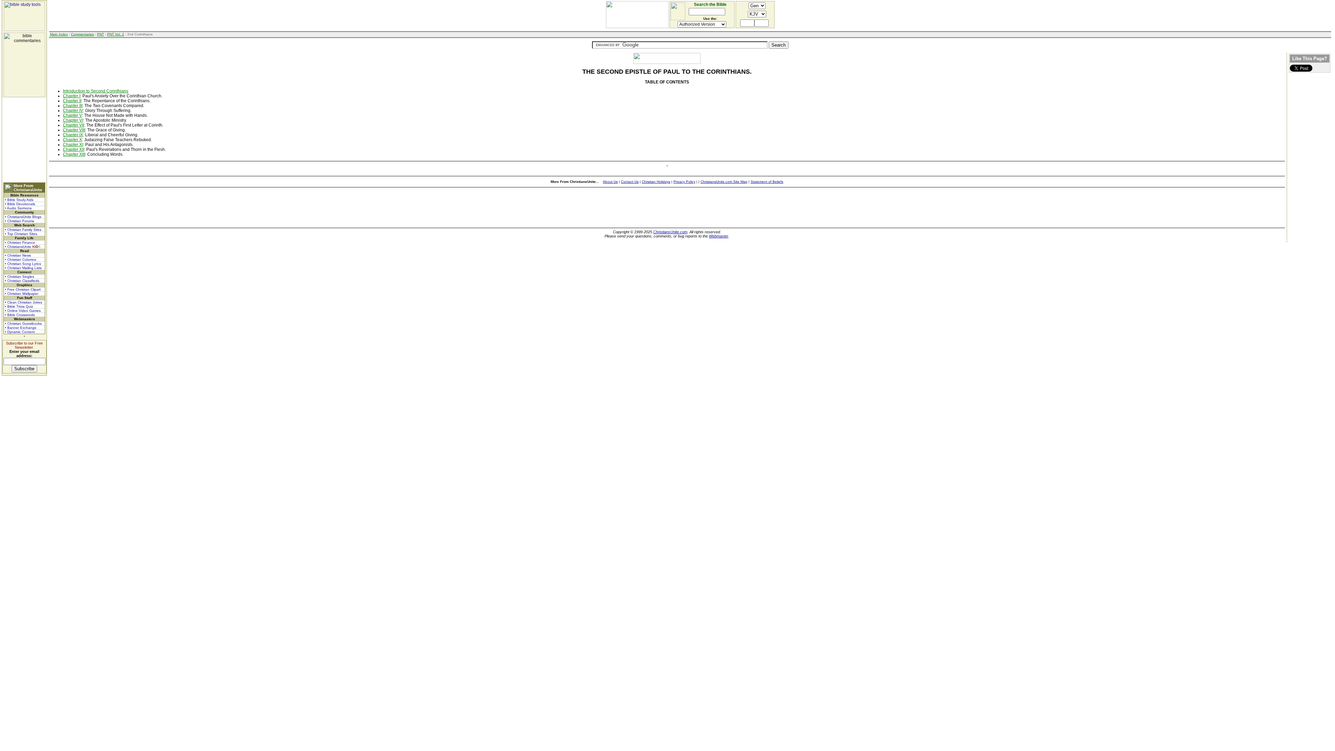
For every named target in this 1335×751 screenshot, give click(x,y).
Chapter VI (73, 120)
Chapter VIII (74, 130)
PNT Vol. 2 (115, 34)
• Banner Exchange (21, 328)
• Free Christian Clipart (23, 289)
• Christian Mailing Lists (23, 268)
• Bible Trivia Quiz (19, 306)
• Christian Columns (20, 259)
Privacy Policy (684, 182)
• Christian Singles (19, 276)
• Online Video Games (23, 311)
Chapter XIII (74, 154)
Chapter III (72, 105)
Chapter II (72, 100)
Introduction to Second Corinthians (95, 91)
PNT (100, 34)
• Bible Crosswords (20, 315)
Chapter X (72, 139)
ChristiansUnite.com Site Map (724, 182)
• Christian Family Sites (23, 230)
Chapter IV (73, 110)
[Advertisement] (24, 139)
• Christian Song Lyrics (23, 264)
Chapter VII (73, 125)
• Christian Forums (19, 221)
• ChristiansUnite (23, 247)
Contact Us (630, 182)
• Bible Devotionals (20, 204)
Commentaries (82, 34)
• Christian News (18, 255)
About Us (610, 182)
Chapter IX (73, 134)
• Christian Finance (20, 242)
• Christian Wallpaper (21, 294)
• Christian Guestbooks (23, 323)
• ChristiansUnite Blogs (23, 217)
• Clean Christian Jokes (23, 302)
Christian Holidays (656, 182)
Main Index (59, 34)
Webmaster (718, 236)
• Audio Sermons (18, 208)
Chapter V (72, 115)
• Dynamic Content (20, 332)
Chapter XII (73, 149)
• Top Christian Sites (21, 234)
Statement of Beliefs (767, 182)
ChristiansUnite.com (670, 232)
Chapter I (71, 96)
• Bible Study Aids (19, 200)
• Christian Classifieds (22, 281)
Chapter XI (73, 144)
